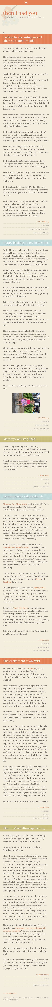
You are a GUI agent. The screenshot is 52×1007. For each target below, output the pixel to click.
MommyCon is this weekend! (23, 496)
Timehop (30, 668)
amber (46, 225)
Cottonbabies (9, 547)
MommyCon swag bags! (19, 439)
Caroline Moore (11, 1000)
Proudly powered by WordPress (18, 998)
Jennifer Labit (22, 547)
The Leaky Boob (20, 608)
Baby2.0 (38, 425)
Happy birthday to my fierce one (25, 243)
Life (47, 229)
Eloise (46, 425)
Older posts (10, 993)
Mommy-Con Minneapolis (15, 504)
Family (32, 229)
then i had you (20, 13)
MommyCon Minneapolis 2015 (24, 828)
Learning (40, 229)
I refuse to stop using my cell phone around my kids (22, 39)
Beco (38, 579)
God (47, 483)
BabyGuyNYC (40, 588)
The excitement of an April (21, 661)
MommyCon (43, 647)
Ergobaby (7, 582)
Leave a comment (41, 233)
